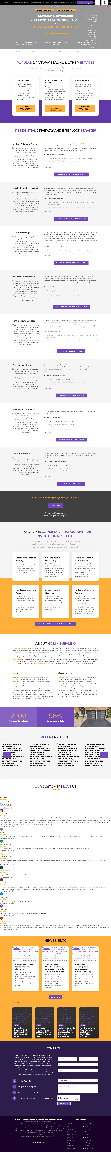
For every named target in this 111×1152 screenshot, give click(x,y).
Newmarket (71, 1148)
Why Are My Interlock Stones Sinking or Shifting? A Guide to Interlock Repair (44, 1032)
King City (70, 1137)
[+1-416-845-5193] (15, 1081)
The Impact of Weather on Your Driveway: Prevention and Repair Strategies (55, 968)
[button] (52, 10)
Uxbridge (88, 1143)
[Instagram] (106, 7)
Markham (70, 1145)
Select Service (62, 1077)
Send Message (64, 1103)
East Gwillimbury (72, 1132)
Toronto (87, 1137)
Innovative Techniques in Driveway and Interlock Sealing (83, 968)
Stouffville (88, 1132)
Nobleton (88, 1126)
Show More (47, 167)
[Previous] (7, 755)
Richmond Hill (89, 1129)
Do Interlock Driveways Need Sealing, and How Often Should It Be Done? (21, 1032)
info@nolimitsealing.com (27, 1087)
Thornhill (88, 1134)
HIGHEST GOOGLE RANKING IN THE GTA (55, 43)
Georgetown (71, 1134)
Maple (69, 1143)
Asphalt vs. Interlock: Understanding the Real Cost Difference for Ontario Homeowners (66, 1032)
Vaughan (88, 1145)
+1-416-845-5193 (24, 1081)
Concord (70, 1129)
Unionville (88, 1140)
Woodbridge (89, 1148)
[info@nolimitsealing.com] (15, 1087)
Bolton (69, 1126)
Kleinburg (70, 1140)
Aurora (69, 1123)
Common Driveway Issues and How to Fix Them (24, 966)
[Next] (104, 755)
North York (88, 1123)
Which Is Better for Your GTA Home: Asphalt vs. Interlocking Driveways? (88, 1032)
